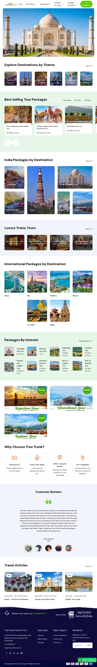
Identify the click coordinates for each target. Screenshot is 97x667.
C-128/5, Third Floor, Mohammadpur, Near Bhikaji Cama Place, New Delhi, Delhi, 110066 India (17, 638)
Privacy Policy (57, 639)
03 (31, 51)
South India (67, 100)
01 (5, 51)
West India (87, 100)
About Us (41, 635)
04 (38, 51)
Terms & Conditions (59, 635)
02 (24, 51)
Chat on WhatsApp (89, 660)
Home (21, 4)
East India (78, 100)
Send (89, 645)
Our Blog (40, 643)
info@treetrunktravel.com (12, 648)
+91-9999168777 (86, 4)
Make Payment (42, 639)
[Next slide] (15, 142)
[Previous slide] (7, 142)
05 (44, 51)
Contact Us (57, 643)
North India (56, 100)
